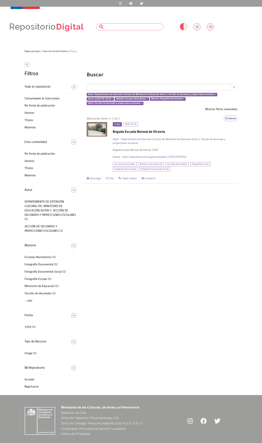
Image (117, 124)
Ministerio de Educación (151, 164)
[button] (49, 64)
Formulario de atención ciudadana (102, 429)
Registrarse (32, 386)
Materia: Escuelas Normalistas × (132, 99)
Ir (234, 87)
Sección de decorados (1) (40, 293)
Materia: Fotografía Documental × (167, 99)
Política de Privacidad (75, 434)
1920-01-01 (130, 124)
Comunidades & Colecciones (42, 98)
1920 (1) (30, 327)
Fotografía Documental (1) (41, 264)
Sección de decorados (124, 164)
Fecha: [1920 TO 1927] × (100, 99)
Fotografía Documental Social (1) (45, 271)
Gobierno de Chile (73, 413)
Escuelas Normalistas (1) (40, 257)
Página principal (32, 51)
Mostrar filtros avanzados (221, 109)
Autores (29, 113)
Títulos (29, 120)
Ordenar (230, 118)
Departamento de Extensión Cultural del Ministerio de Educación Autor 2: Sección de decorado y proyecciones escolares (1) (50, 210)
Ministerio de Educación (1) (41, 286)
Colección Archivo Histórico (55, 51)
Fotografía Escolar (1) (38, 279)
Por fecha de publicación (40, 105)
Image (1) (30, 353)
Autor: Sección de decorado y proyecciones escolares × (115, 103)
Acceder (30, 379)
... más (28, 300)
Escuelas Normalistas (177, 164)
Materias (30, 127)
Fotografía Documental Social (155, 169)
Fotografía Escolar (200, 164)
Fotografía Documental (125, 169)
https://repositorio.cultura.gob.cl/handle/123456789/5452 (154, 157)
